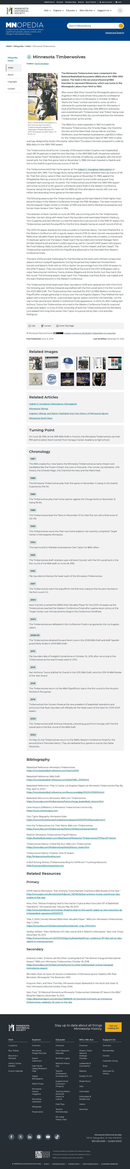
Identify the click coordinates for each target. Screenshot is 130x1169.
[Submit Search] (121, 25)
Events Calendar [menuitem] (15, 1071)
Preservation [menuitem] (37, 1112)
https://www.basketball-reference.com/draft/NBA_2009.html (58, 780)
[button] (47, 10)
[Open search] (120, 10)
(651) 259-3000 (98, 1141)
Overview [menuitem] (36, 1045)
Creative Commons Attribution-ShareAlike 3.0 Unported (89, 333)
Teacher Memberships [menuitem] (62, 1110)
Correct (47, 326)
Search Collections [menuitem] (37, 1059)
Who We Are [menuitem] (86, 1039)
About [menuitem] (10, 75)
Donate (60, 2)
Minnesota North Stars (40, 418)
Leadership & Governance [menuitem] (85, 1064)
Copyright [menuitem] (12, 82)
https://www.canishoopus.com (42, 810)
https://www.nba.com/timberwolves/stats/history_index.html (58, 847)
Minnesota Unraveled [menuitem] (36, 1100)
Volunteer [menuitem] (83, 1109)
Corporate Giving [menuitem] (110, 1061)
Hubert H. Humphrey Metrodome (95, 169)
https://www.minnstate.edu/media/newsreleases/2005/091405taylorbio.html (66, 820)
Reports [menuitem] (82, 1071)
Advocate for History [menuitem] (108, 1072)
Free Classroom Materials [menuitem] (62, 1051)
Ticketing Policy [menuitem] (74, 1164)
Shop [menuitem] (105, 1066)
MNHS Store (49, 2)
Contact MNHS (115, 1141)
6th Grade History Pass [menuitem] (61, 1118)
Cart (119, 2)
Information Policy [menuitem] (58, 1164)
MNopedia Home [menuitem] (12, 59)
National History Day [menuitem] (63, 1064)
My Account (107, 2)
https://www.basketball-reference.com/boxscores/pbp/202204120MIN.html (65, 792)
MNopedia (19, 46)
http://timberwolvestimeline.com (44, 856)
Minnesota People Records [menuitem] (39, 1051)
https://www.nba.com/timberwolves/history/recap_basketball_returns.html (65, 801)
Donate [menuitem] (106, 1056)
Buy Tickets (91, 2)
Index (28, 46)
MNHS (9, 46)
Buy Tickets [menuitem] (13, 1050)
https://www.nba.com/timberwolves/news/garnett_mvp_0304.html (61, 926)
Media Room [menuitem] (85, 1081)
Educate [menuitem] (60, 1039)
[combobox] (95, 26)
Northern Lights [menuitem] (63, 1058)
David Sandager (42, 63)
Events (81, 2)
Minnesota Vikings (38, 408)
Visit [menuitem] (10, 1039)
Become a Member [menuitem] (13, 1057)
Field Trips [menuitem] (60, 1104)
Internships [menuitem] (84, 1091)
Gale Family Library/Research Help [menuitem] (39, 1068)
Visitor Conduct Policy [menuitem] (90, 1164)
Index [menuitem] (10, 68)
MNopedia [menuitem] (36, 1107)
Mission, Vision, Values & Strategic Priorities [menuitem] (85, 1054)
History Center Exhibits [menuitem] (14, 1064)
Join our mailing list (113, 1027)
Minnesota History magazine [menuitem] (36, 1091)
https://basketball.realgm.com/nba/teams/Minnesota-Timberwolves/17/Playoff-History (71, 838)
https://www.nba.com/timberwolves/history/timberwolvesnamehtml (62, 829)
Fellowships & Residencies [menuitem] (85, 1097)
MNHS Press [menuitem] (37, 1084)
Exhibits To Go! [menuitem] (85, 1076)
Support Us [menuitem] (109, 1039)
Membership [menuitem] (108, 1050)
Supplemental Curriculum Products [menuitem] (62, 1084)
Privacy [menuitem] (46, 1164)
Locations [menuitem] (12, 1045)
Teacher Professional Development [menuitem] (62, 1073)
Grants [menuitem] (82, 1104)
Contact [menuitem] (11, 89)
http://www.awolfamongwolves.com (45, 865)
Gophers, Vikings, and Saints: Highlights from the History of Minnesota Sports (68, 413)
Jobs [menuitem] (81, 1086)
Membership (70, 2)
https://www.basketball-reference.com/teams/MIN (53, 770)
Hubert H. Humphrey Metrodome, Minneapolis (53, 404)
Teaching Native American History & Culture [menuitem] (63, 1095)
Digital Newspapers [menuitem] (37, 1077)
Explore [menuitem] (36, 1039)
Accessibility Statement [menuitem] (109, 1164)
